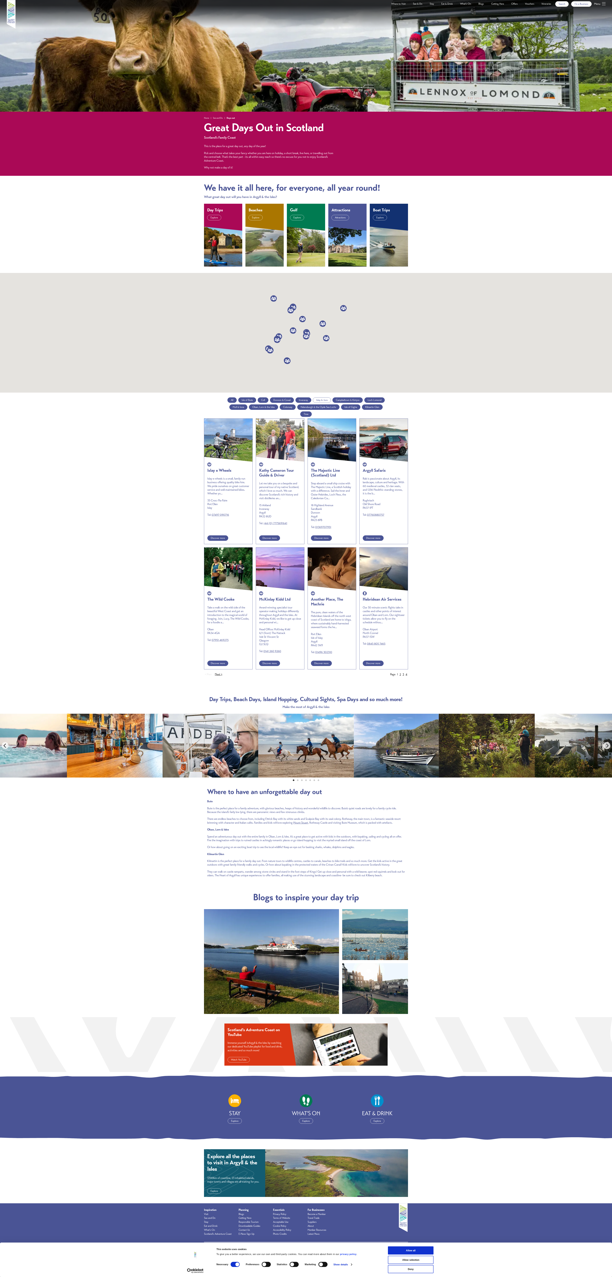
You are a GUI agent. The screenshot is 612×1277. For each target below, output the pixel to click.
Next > (218, 674)
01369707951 (323, 527)
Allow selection (410, 1259)
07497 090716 (220, 515)
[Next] (606, 745)
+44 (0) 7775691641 (275, 523)
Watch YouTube (238, 1059)
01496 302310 (323, 652)
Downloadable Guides (249, 1226)
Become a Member (317, 1214)
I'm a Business (581, 4)
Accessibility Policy (282, 1230)
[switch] (266, 1264)
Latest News (314, 1234)
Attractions (340, 217)
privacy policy (348, 1254)
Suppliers (312, 1222)
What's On (465, 3)
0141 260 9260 (272, 651)
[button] (287, 361)
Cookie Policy (279, 1226)
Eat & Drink (447, 3)
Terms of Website (281, 1218)
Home (206, 117)
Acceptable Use (280, 1222)
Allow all (410, 1250)
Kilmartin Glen (372, 407)
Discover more (218, 538)
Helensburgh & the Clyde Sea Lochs (318, 407)
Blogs (481, 3)
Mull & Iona (238, 407)
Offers (514, 3)
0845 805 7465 (376, 643)
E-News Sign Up (246, 1234)
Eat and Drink (211, 1226)
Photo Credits (280, 1234)
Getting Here (497, 3)
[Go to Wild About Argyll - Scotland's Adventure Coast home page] (11, 28)
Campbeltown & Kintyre (347, 400)
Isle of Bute (247, 400)
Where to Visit (398, 3)
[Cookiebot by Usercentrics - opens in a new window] (195, 1270)
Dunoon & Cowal (282, 400)
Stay (432, 3)
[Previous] (5, 745)
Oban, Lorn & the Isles (263, 407)
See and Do (218, 117)
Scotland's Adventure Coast (218, 1234)
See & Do (417, 3)
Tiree (306, 414)
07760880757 (375, 515)
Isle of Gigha (350, 407)
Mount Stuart (300, 822)
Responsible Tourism (249, 1222)
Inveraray (303, 400)
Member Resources (317, 1230)
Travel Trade (313, 1218)
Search (562, 4)
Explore (214, 217)
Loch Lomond (374, 400)
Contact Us (244, 1230)
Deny (411, 1269)
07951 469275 (220, 640)
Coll (263, 400)
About (311, 1226)
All (232, 400)
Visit (206, 1214)
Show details (340, 1264)
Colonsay (287, 407)
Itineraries (546, 3)
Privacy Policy (279, 1214)
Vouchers (529, 3)
